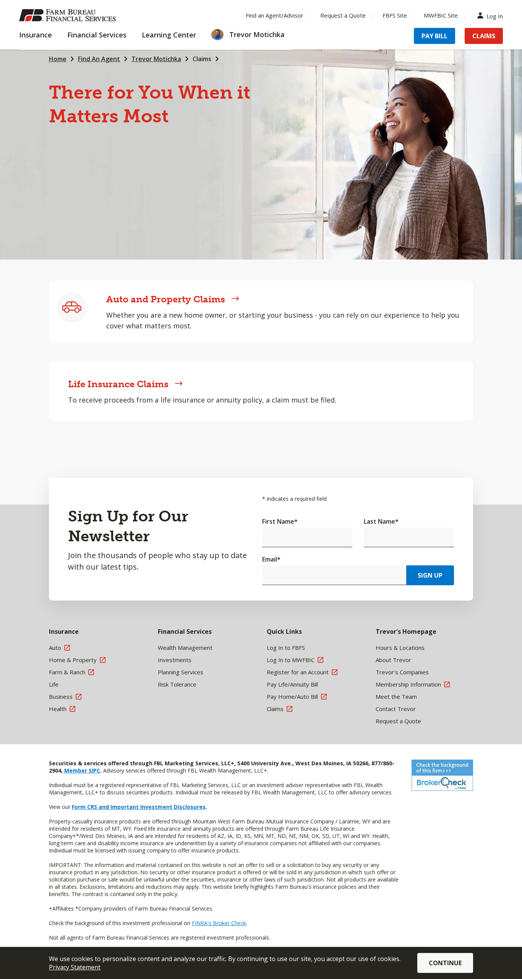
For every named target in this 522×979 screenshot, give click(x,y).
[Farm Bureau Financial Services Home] (68, 15)
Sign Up (430, 575)
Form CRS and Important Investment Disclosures (139, 806)
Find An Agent (99, 59)
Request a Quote (343, 15)
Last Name (381, 521)
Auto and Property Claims (165, 299)
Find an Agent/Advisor (274, 15)
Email (271, 559)
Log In (494, 15)
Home (57, 59)
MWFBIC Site (441, 15)
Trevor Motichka (156, 59)
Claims (483, 36)
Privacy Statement (75, 967)
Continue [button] (445, 963)
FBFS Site (395, 15)
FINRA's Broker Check (219, 923)
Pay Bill (434, 36)
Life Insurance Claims (118, 384)
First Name (280, 521)
